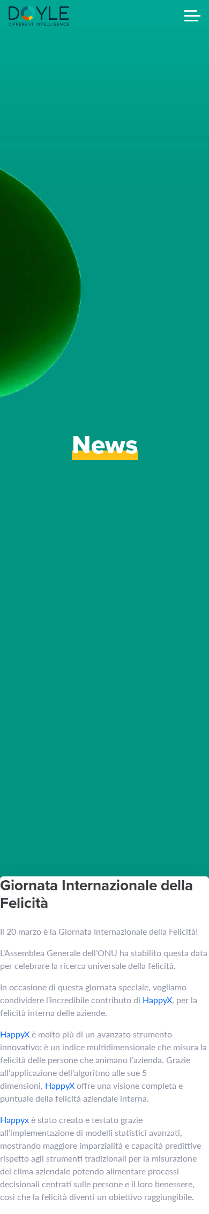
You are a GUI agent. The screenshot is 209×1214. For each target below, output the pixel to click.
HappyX (157, 1000)
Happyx (14, 1119)
